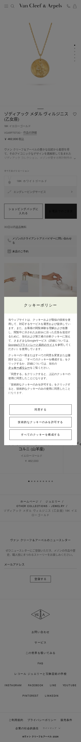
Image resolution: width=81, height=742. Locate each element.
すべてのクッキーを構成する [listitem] (40, 434)
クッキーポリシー (19, 368)
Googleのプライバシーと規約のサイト (31, 345)
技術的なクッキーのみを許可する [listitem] (40, 422)
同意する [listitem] (40, 409)
